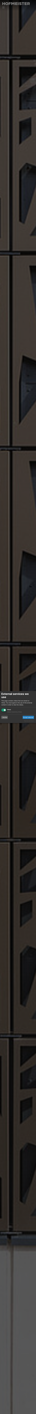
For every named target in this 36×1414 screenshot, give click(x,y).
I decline (4, 717)
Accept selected (28, 717)
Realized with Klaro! (29, 721)
